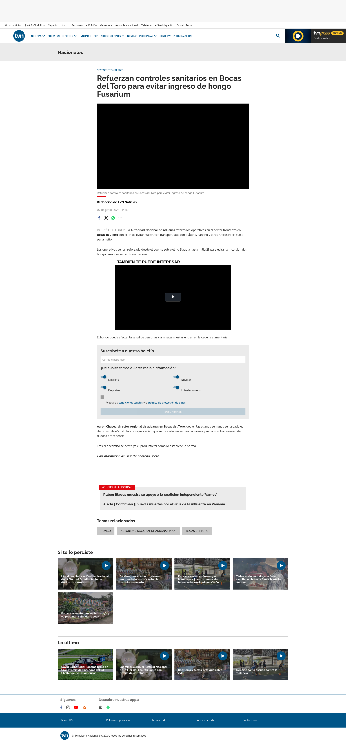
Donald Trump (185, 25)
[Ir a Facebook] (62, 707)
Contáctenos (250, 720)
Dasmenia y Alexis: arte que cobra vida (200, 672)
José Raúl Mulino (35, 25)
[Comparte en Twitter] (106, 218)
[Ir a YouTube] (76, 707)
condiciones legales (131, 402)
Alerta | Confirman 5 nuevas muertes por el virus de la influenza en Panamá (164, 504)
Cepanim (53, 25)
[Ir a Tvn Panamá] (19, 36)
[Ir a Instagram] (68, 707)
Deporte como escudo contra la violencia (257, 672)
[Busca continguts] (277, 36)
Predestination (322, 38)
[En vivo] (316, 32)
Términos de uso (161, 720)
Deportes (67, 36)
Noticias (36, 36)
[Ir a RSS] (85, 707)
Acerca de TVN (205, 720)
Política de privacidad (118, 720)
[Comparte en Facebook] (99, 218)
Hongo (106, 531)
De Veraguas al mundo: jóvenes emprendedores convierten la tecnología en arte (140, 579)
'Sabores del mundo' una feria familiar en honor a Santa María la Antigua (258, 579)
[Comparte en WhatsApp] (113, 218)
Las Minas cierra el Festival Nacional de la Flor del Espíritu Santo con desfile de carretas (85, 579)
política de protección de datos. (167, 402)
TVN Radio (85, 36)
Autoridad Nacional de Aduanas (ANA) (148, 531)
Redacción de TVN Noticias (117, 202)
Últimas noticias (12, 25)
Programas (146, 36)
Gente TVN (165, 36)
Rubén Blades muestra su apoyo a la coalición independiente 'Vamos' (160, 494)
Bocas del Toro (197, 531)
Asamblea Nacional (126, 25)
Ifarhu (65, 25)
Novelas (132, 36)
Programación (183, 36)
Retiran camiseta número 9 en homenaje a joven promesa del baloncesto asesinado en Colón (198, 579)
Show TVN (54, 36)
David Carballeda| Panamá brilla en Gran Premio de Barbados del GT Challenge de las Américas (84, 670)
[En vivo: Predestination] (298, 36)
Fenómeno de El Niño (84, 25)
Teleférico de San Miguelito (157, 25)
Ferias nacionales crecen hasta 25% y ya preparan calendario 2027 (85, 615)
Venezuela (106, 25)
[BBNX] (64, 735)
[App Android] (109, 707)
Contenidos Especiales (107, 36)
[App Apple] (101, 707)
